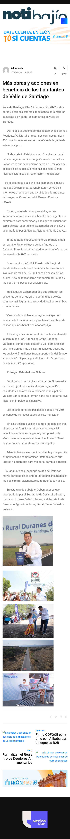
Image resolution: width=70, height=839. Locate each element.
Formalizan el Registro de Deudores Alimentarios (17, 758)
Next (29, 750)
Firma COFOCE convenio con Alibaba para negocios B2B (51, 739)
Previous (40, 730)
